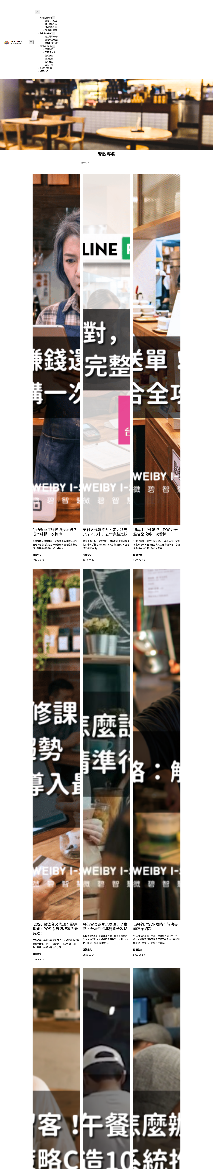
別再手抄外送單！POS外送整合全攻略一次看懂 (155, 531)
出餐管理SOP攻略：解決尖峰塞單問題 (155, 926)
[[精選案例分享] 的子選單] (53, 46)
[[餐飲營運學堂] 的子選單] (53, 33)
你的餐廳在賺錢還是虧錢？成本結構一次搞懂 (55, 531)
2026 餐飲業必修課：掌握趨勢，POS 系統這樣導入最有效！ (55, 928)
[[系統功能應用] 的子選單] (53, 18)
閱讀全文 (37, 555)
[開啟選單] (31, 42)
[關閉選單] (37, 12)
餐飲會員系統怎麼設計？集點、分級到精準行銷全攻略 (105, 926)
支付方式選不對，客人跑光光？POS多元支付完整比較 (105, 531)
